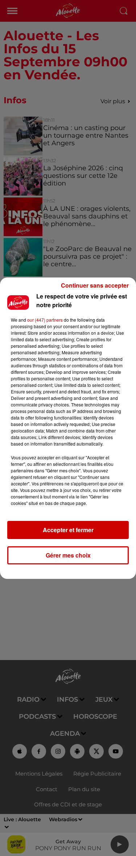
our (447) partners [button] (45, 320)
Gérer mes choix (68, 555)
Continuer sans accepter (95, 285)
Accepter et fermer (68, 530)
